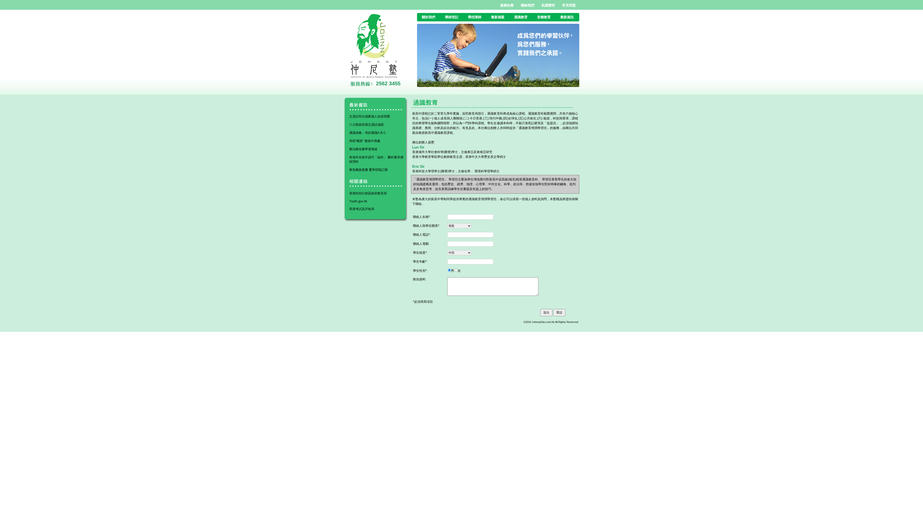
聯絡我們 (527, 5)
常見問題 (569, 5)
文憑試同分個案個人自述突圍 (369, 116)
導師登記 (451, 17)
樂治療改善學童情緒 (363, 149)
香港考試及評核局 (361, 209)
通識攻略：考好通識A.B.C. (368, 133)
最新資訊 (567, 17)
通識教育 (521, 17)
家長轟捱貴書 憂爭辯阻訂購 (368, 170)
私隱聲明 (548, 5)
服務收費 (507, 5)
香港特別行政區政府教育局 (368, 193)
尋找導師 (474, 17)
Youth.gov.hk (358, 201)
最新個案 (498, 17)
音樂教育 (544, 17)
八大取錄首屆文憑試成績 (366, 124)
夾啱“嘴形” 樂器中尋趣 (364, 141)
